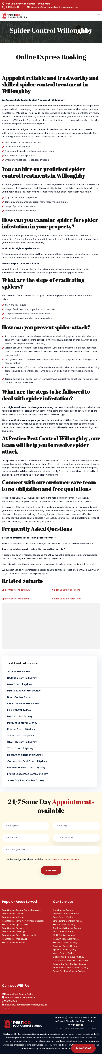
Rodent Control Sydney (21, 729)
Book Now (51, 870)
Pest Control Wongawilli (14, 938)
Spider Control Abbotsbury (16, 589)
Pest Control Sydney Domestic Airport (22, 910)
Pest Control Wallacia (13, 942)
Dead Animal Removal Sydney (25, 754)
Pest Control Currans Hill (14, 928)
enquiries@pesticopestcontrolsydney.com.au (54, 7)
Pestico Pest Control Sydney (20, 994)
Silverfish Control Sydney (22, 742)
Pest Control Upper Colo (15, 924)
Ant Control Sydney (19, 671)
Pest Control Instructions (66, 859)
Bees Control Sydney (19, 684)
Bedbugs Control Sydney (22, 678)
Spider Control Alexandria (15, 598)
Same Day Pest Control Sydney (25, 780)
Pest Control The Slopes (14, 931)
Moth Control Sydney (19, 716)
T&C (45, 859)
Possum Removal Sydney (22, 722)
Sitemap (78, 1024)
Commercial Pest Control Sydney (27, 761)
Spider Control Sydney (20, 735)
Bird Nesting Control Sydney (24, 690)
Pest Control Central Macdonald (19, 935)
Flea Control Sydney (19, 710)
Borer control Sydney (20, 697)
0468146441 (12, 7)
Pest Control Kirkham (13, 917)
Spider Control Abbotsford (66, 589)
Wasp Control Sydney (20, 748)
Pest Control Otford (12, 913)
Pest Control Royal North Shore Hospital (23, 920)
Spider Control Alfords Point (66, 598)
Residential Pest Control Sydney (26, 767)
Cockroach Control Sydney (23, 703)
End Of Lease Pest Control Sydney (27, 774)
